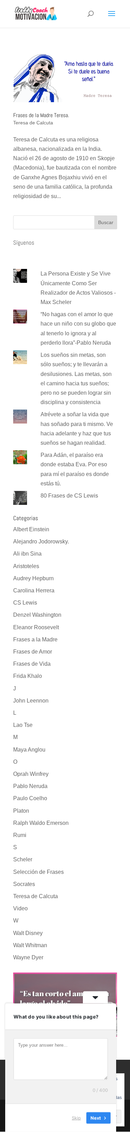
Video (20, 908)
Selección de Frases (38, 872)
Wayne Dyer (28, 957)
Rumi (19, 835)
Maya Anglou (29, 750)
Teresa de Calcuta (33, 122)
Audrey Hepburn (33, 578)
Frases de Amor (32, 652)
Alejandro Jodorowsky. (41, 541)
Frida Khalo (27, 676)
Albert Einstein (31, 529)
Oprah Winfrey (31, 774)
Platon (21, 811)
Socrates (24, 884)
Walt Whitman (30, 945)
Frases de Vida (32, 664)
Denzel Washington (37, 615)
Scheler (22, 859)
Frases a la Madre (35, 639)
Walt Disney (28, 933)
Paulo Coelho (30, 798)
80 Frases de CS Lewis (69, 496)
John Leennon (31, 701)
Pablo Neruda (30, 786)
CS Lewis (25, 603)
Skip (76, 1118)
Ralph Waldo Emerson (41, 823)
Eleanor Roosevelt (36, 627)
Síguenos (23, 242)
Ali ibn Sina (27, 554)
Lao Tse (23, 725)
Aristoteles (26, 566)
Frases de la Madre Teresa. (41, 115)
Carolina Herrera (33, 590)
